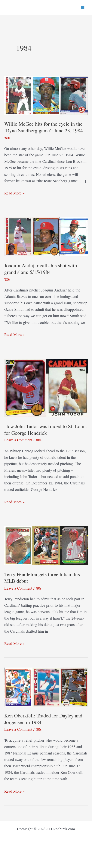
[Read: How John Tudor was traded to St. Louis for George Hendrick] (46, 387)
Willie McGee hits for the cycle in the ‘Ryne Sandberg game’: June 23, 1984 (43, 127)
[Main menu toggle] (83, 7)
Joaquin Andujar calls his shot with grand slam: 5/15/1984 (40, 268)
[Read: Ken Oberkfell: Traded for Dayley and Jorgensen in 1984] (46, 686)
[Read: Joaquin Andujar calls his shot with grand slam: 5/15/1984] (46, 236)
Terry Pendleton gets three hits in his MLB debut (42, 577)
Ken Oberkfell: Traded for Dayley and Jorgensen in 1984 (43, 719)
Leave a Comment (18, 439)
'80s (7, 137)
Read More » (14, 193)
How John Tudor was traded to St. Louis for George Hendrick (45, 429)
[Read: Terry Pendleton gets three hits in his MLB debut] (46, 544)
